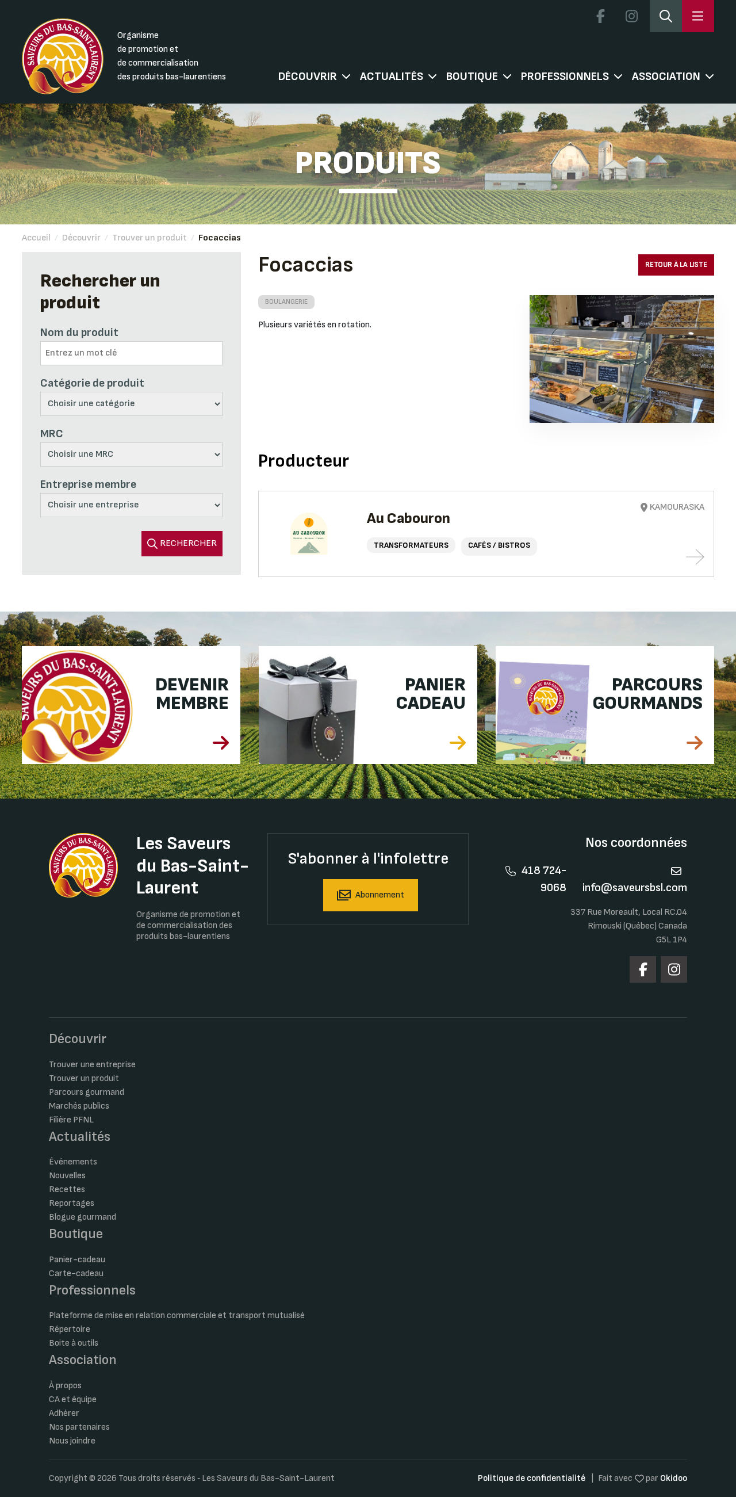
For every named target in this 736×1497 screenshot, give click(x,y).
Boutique (472, 76)
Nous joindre (72, 1440)
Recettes (67, 1189)
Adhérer (64, 1413)
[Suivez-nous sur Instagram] (632, 16)
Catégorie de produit (92, 383)
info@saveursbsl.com (634, 888)
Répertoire (69, 1329)
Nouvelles (67, 1175)
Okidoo (673, 1478)
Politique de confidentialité (531, 1478)
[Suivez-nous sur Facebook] (601, 16)
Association (666, 76)
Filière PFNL (71, 1119)
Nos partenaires (79, 1427)
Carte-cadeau (76, 1273)
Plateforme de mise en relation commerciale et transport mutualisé (177, 1315)
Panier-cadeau (77, 1259)
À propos (65, 1385)
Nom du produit (79, 332)
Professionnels (565, 76)
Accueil (36, 237)
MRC (51, 434)
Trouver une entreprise (92, 1064)
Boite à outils (73, 1343)
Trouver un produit (149, 237)
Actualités (391, 76)
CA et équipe (73, 1399)
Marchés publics (79, 1106)
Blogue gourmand (82, 1217)
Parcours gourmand (86, 1092)
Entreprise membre (88, 484)
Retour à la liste (676, 264)
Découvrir (307, 76)
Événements (73, 1161)
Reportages (71, 1203)
